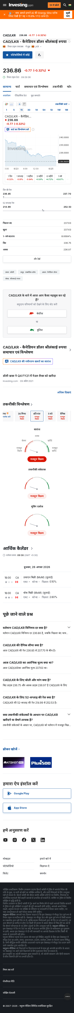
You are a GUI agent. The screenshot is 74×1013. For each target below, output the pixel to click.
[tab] (22, 416)
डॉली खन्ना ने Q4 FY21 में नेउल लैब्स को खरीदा (29, 376)
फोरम (70, 86)
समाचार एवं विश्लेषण (36, 86)
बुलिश (40, 329)
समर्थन (43, 873)
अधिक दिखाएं (64, 392)
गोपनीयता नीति (8, 981)
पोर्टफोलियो (8, 866)
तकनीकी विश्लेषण (16, 404)
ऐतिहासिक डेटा (21, 95)
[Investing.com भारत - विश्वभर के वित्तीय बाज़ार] (21, 5)
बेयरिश (40, 313)
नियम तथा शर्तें (8, 969)
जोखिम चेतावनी (9, 992)
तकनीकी (58, 86)
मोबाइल (6, 858)
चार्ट (17, 86)
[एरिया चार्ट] (11, 104)
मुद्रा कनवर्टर (35, 95)
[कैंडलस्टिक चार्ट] (6, 104)
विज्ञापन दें (44, 866)
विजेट (5, 873)
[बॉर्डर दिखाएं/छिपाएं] (24, 104)
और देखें (37, 259)
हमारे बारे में (45, 858)
